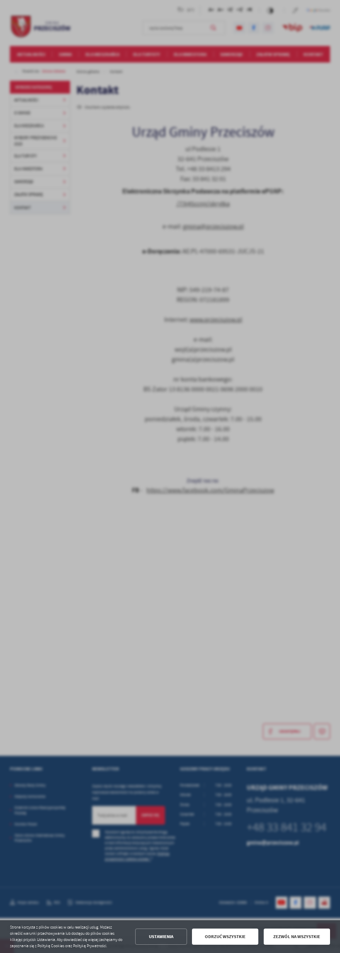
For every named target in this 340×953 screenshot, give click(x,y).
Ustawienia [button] (161, 937)
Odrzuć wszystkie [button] (225, 937)
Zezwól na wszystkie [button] (296, 937)
